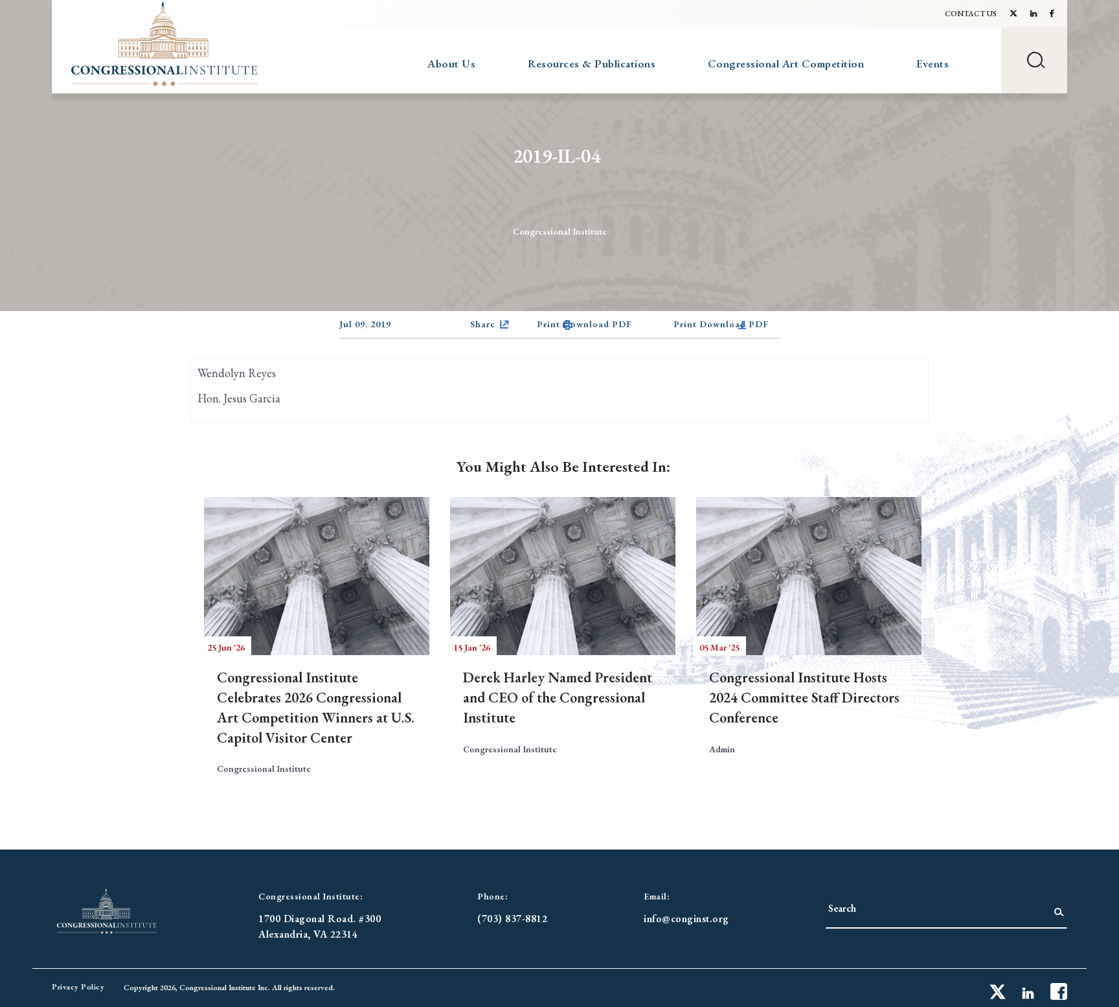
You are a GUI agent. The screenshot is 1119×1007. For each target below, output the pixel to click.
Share (482, 324)
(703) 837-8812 (512, 918)
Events (932, 63)
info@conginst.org (686, 918)
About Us (451, 63)
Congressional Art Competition (786, 63)
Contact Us (971, 13)
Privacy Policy (78, 987)
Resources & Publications (591, 63)
